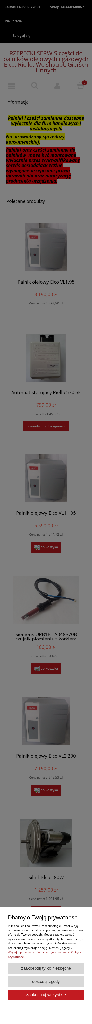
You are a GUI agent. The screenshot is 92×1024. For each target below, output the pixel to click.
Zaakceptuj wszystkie (46, 994)
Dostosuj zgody (46, 981)
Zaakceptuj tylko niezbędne (46, 968)
